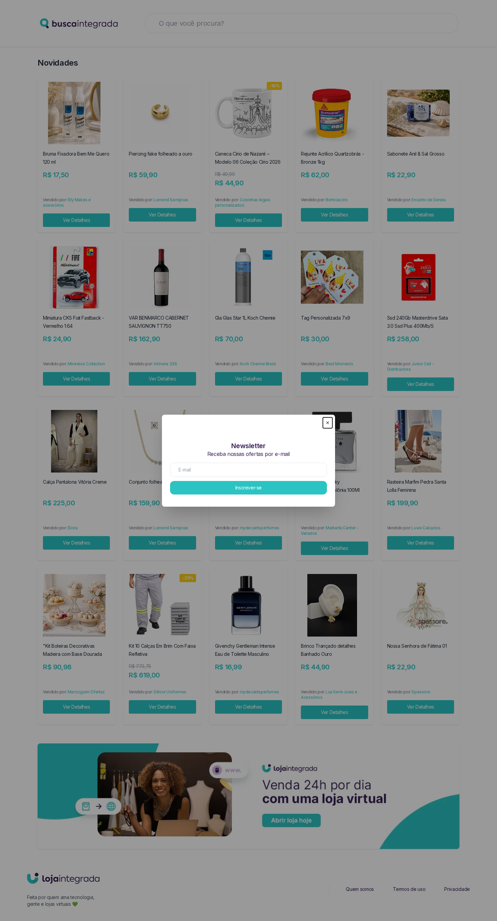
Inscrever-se (248, 487)
